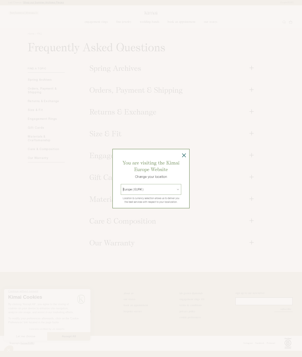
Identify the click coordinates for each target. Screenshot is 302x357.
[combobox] (123, 189)
